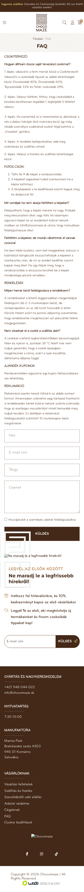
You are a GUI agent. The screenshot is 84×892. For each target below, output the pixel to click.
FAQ (7, 816)
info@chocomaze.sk (19, 693)
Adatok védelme (16, 803)
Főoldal (37, 39)
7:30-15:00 (13, 717)
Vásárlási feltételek (18, 784)
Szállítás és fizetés (18, 791)
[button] (4, 22)
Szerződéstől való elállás (22, 797)
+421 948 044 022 (19, 687)
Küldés (65, 641)
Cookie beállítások (18, 822)
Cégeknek (12, 810)
